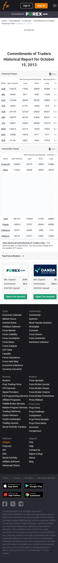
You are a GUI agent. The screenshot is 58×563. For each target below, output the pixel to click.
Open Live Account (15, 296)
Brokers (6, 380)
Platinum (5, 236)
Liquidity (6, 353)
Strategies (34, 326)
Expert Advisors (10, 415)
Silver (5, 170)
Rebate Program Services (15, 407)
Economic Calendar (12, 315)
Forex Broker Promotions (41, 396)
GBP (3, 117)
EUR (3, 111)
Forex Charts (35, 334)
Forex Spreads (36, 380)
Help (31, 446)
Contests (33, 330)
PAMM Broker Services (13, 403)
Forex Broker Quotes (39, 384)
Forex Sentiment (37, 338)
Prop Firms (34, 407)
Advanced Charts (11, 465)
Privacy (16, 478)
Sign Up (41, 5)
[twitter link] (12, 504)
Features (6, 446)
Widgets (6, 442)
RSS (4, 454)
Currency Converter (12, 369)
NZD (3, 134)
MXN (3, 129)
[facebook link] (4, 504)
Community (35, 315)
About (32, 457)
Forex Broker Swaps (39, 388)
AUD (3, 89)
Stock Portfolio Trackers (14, 427)
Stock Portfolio (9, 457)
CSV (53, 74)
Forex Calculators (11, 357)
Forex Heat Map (10, 361)
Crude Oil (5, 164)
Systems (33, 319)
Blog (31, 461)
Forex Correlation (11, 338)
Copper (5, 224)
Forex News (8, 342)
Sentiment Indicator (39, 342)
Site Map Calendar (46, 478)
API (4, 450)
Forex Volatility (9, 334)
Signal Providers (10, 392)
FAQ (31, 442)
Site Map (28, 478)
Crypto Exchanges (11, 419)
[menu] (55, 5)
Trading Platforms (11, 411)
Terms (6, 478)
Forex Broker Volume (39, 392)
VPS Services (8, 388)
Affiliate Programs (11, 400)
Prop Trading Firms (11, 384)
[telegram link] (21, 504)
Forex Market (9, 330)
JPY (3, 123)
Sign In (26, 5)
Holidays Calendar (11, 326)
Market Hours (9, 319)
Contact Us (34, 450)
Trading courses (10, 423)
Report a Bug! (36, 454)
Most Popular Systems (40, 322)
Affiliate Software (11, 461)
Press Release (36, 400)
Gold (5, 219)
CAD (3, 100)
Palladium (5, 230)
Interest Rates (9, 322)
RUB (3, 140)
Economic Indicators (12, 365)
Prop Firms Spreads (39, 419)
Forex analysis (9, 346)
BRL (3, 94)
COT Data (7, 350)
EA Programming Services (15, 396)
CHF (3, 106)
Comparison (35, 431)
